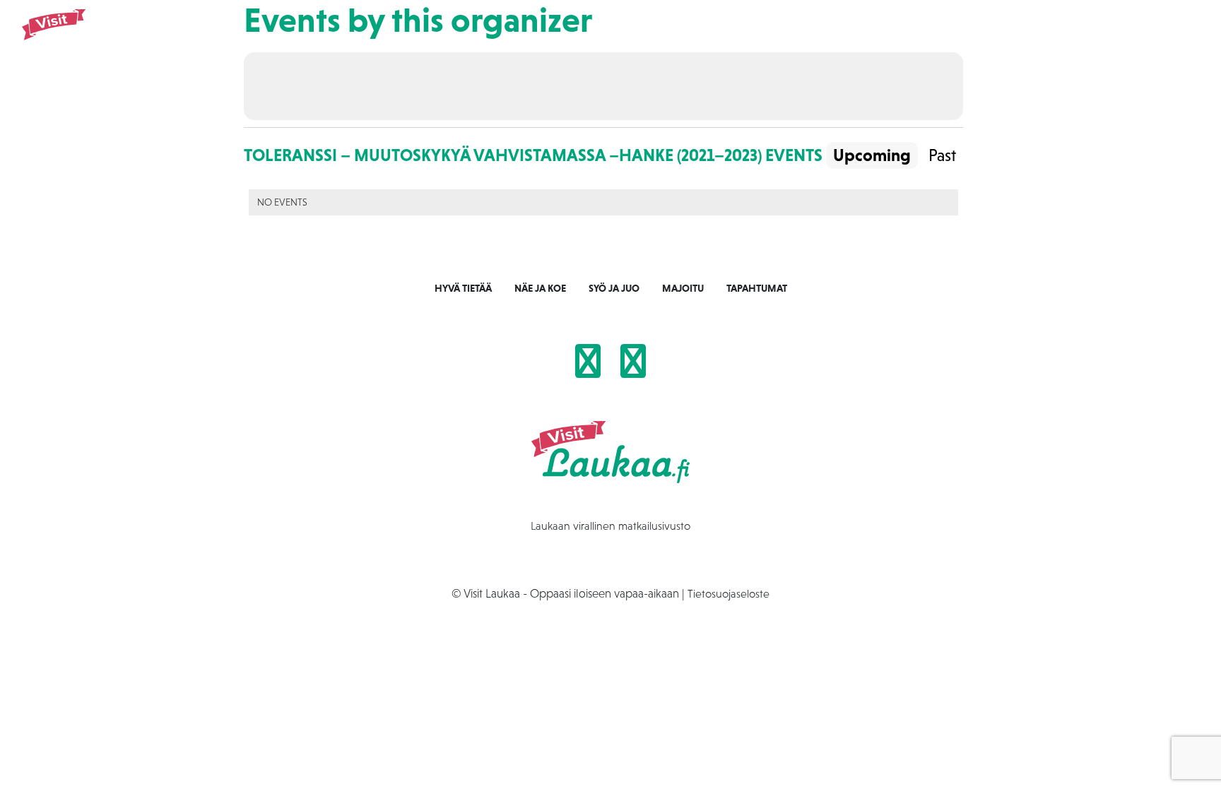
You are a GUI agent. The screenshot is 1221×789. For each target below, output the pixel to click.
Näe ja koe (784, 36)
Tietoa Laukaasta (1073, 36)
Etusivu (722, 36)
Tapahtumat (983, 36)
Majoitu (915, 36)
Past (942, 155)
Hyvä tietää (463, 288)
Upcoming (872, 155)
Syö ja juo (852, 36)
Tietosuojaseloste (728, 593)
